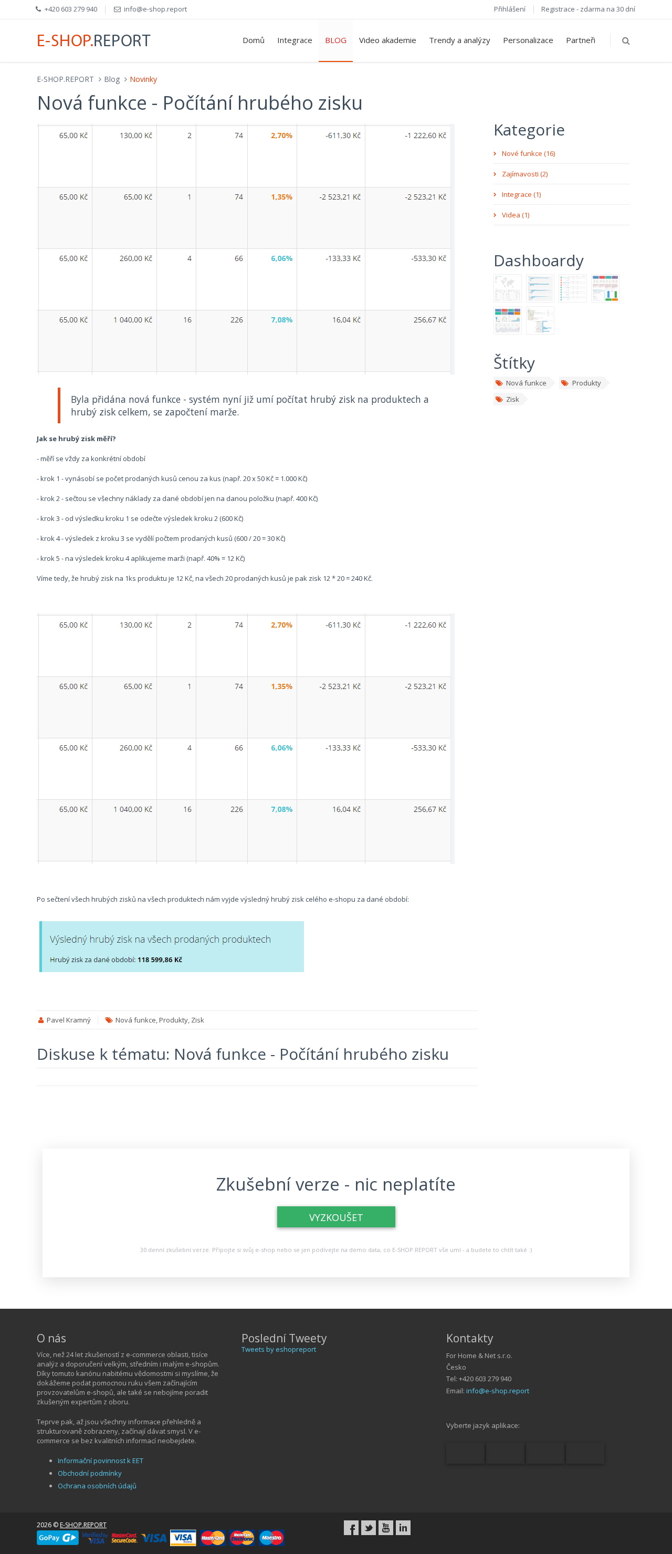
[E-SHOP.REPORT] (94, 39)
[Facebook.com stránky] (351, 1527)
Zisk (512, 399)
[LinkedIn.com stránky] (403, 1527)
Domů (254, 40)
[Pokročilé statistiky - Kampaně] (540, 288)
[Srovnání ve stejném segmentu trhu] (573, 288)
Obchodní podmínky (90, 1473)
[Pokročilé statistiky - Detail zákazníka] (540, 320)
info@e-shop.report (497, 1390)
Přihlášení (510, 9)
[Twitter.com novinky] (368, 1527)
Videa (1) (515, 215)
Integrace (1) (521, 194)
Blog (112, 79)
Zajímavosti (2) (525, 174)
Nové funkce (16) (528, 153)
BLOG (335, 40)
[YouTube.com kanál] (386, 1527)
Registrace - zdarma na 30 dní (588, 9)
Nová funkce (526, 383)
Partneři (580, 40)
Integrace (294, 40)
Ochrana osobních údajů (97, 1485)
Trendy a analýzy (459, 40)
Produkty (586, 383)
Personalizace (528, 40)
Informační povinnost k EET (100, 1460)
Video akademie (387, 40)
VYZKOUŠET (336, 1217)
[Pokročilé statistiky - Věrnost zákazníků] (605, 288)
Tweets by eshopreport (279, 1349)
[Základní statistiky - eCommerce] (508, 320)
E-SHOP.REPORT (65, 79)
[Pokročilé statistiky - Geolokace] (508, 288)
